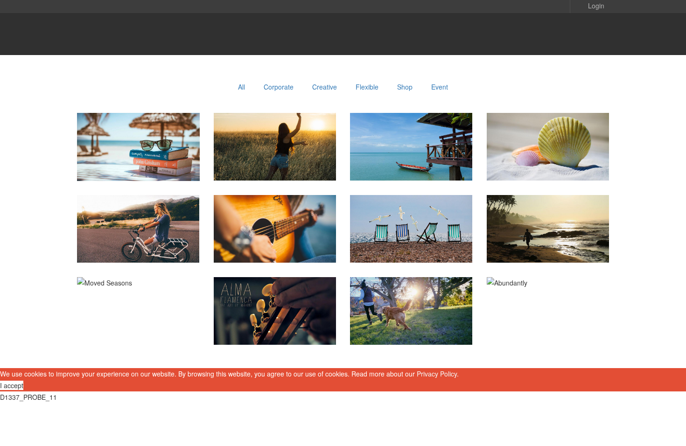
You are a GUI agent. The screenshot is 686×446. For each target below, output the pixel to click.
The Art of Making (275, 321)
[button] (589, 5)
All (241, 86)
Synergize (411, 157)
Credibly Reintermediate (138, 157)
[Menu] (590, 34)
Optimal (275, 157)
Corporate (279, 86)
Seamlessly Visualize (411, 239)
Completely (548, 157)
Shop (405, 86)
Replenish (411, 321)
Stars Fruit (138, 239)
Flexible (367, 86)
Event (439, 86)
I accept (11, 385)
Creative (324, 86)
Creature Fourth (275, 239)
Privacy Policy (437, 373)
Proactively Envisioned (548, 239)
